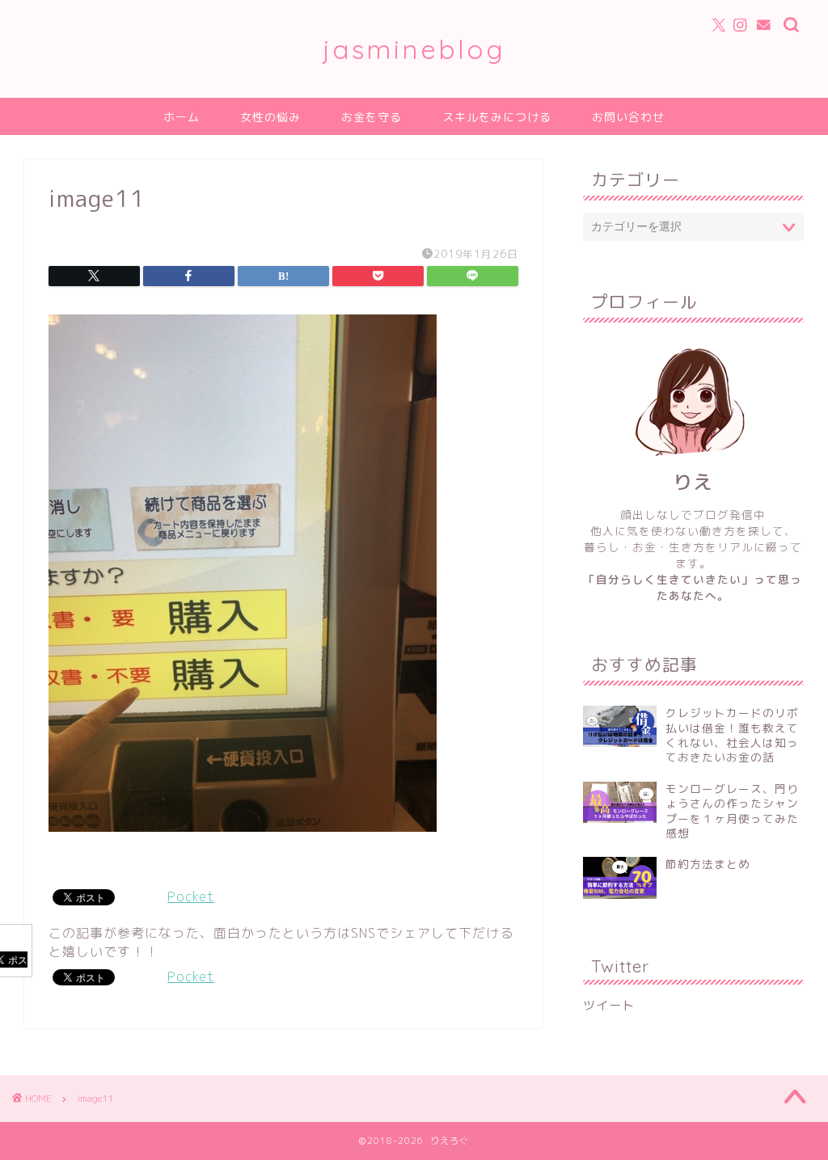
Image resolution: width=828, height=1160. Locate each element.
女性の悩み (270, 117)
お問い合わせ (628, 117)
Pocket (190, 896)
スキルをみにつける (496, 117)
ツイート (609, 1005)
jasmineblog (414, 48)
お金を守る (371, 117)
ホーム (181, 117)
